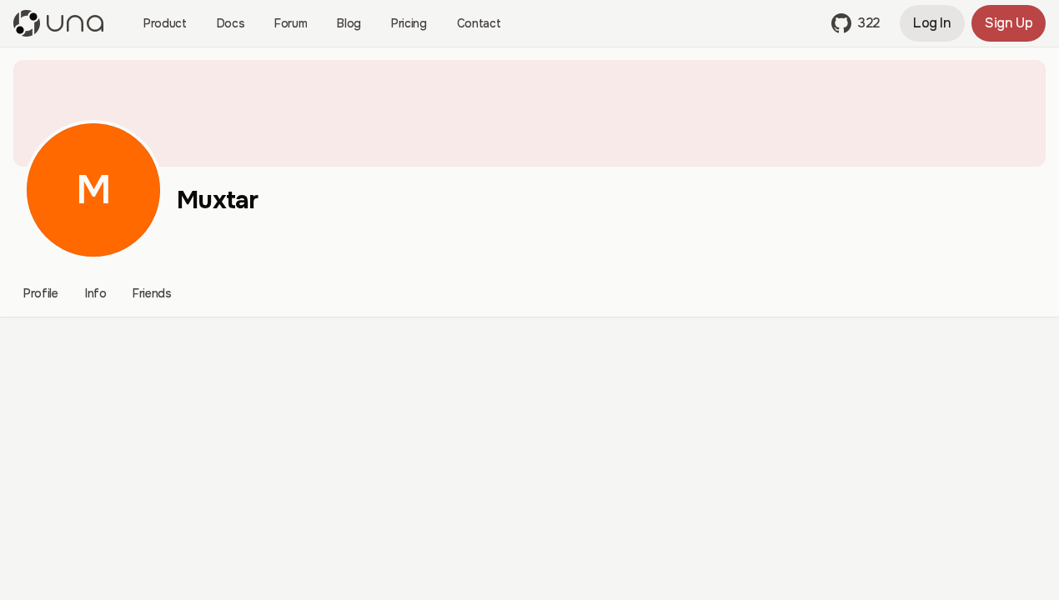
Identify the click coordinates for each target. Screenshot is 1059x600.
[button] (855, 23)
